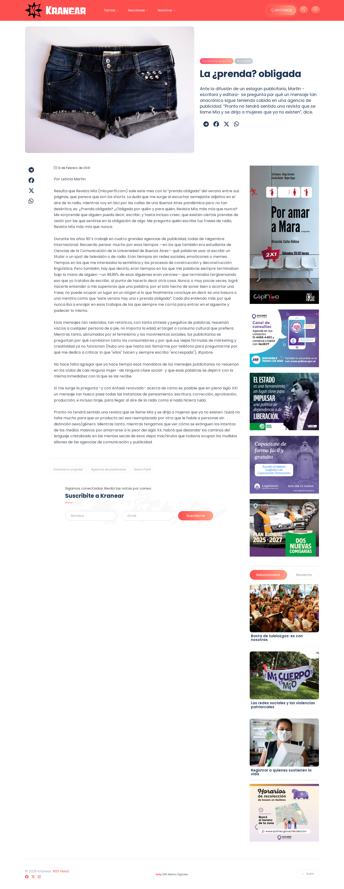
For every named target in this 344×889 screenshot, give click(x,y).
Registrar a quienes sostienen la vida (281, 772)
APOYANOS (283, 10)
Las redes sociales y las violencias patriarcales (283, 705)
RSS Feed (61, 871)
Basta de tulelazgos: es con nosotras (277, 637)
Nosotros (165, 10)
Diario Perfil (142, 469)
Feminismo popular (68, 469)
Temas (109, 10)
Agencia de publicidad (108, 469)
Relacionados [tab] (268, 574)
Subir (310, 873)
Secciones (136, 10)
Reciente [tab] (304, 574)
